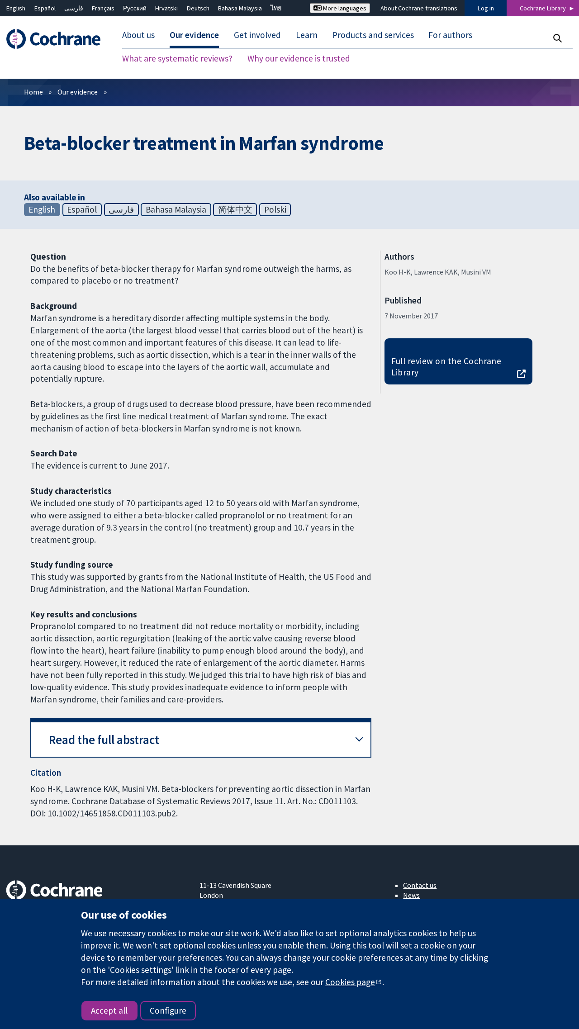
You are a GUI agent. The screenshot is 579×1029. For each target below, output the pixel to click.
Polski (275, 209)
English (15, 8)
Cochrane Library (543, 8)
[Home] (57, 39)
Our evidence (77, 91)
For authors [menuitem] (450, 35)
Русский (135, 8)
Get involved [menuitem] (257, 35)
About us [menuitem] (138, 35)
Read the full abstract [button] (104, 739)
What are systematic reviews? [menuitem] (177, 58)
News (411, 895)
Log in (486, 8)
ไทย (276, 8)
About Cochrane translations (418, 8)
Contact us (420, 885)
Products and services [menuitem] (373, 35)
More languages (344, 8)
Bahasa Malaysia (240, 8)
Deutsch (198, 8)
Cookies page (350, 982)
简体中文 (235, 209)
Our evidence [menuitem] (194, 35)
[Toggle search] (557, 38)
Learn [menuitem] (307, 35)
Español (45, 8)
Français (103, 8)
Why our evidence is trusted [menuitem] (298, 58)
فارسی (73, 8)
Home (33, 91)
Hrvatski (166, 8)
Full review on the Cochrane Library (446, 367)
